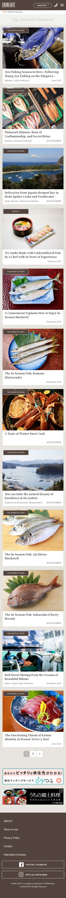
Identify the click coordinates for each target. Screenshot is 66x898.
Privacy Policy (12, 838)
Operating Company (15, 854)
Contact (8, 846)
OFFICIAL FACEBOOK (36, 864)
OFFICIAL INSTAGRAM (36, 874)
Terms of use (11, 829)
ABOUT (8, 821)
